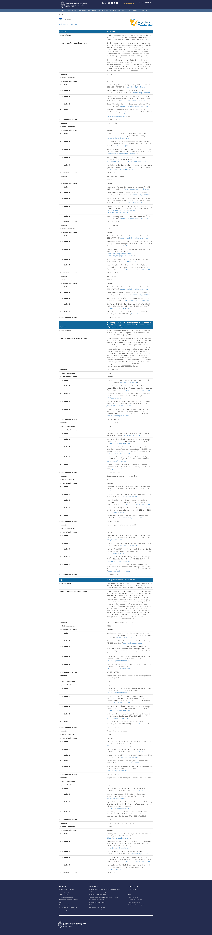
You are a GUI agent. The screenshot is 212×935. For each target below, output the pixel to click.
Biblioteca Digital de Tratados (67, 910)
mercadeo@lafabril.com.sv (117, 461)
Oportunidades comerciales (97, 907)
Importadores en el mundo (97, 902)
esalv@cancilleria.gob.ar (68, 24)
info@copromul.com (114, 398)
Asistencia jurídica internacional (68, 907)
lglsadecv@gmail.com (139, 724)
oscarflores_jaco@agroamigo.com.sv (120, 256)
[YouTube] (112, 3)
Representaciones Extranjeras (97, 894)
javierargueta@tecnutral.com (139, 161)
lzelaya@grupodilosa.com (141, 314)
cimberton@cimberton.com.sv (118, 661)
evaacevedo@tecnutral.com (117, 161)
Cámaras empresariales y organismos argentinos (103, 897)
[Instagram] (108, 3)
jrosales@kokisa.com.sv (132, 435)
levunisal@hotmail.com (128, 382)
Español (148, 3)
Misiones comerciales (95, 905)
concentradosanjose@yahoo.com (120, 169)
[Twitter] (105, 3)
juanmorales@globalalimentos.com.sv (133, 106)
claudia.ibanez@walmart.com (119, 416)
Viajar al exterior (63, 894)
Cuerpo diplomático (64, 905)
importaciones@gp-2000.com (131, 261)
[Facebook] (109, 3)
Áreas (129, 892)
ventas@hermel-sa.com (115, 869)
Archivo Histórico (133, 897)
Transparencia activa (134, 902)
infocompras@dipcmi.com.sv (127, 146)
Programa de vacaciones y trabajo (68, 899)
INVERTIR (121, 10)
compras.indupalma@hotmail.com (138, 269)
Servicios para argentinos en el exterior (70, 892)
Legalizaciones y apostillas (66, 889)
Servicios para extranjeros (66, 897)
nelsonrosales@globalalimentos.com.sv (122, 154)
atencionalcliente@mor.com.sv (118, 138)
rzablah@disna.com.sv (124, 637)
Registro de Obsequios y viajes (137, 905)
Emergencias (129, 3)
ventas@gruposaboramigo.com (118, 808)
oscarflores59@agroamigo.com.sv (119, 254)
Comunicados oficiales (140, 10)
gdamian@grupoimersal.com (134, 643)
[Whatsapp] (103, 3)
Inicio (61, 15)
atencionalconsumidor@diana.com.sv (121, 114)
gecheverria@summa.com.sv (122, 469)
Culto (60, 902)
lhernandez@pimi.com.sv (117, 771)
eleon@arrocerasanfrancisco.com (137, 189)
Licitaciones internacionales (97, 910)
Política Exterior (84, 10)
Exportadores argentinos (96, 899)
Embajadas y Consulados (100, 10)
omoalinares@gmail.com (141, 93)
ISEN (129, 894)
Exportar (113, 10)
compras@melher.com (115, 512)
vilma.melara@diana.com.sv (117, 116)
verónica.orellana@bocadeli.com (132, 100)
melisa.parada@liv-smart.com (118, 798)
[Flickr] (117, 3)
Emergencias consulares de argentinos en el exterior (104, 889)
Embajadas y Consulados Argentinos (99, 892)
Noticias (128, 10)
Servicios (63, 10)
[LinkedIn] (114, 3)
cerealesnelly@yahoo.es (136, 87)
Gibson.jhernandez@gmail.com (118, 669)
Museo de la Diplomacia (135, 899)
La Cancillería (132, 889)
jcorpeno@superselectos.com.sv (119, 308)
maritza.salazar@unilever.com (118, 718)
